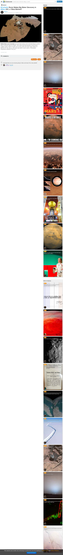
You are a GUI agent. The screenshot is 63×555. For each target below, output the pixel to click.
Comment (34, 59)
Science (4, 5)
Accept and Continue (31, 552)
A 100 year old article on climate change (51, 365)
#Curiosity (4, 7)
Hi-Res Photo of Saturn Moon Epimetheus (51, 338)
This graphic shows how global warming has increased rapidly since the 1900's (51, 285)
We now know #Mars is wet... (49, 117)
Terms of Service (55, 550)
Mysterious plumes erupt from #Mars (50, 171)
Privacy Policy (45, 550)
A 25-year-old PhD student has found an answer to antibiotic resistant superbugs (53, 502)
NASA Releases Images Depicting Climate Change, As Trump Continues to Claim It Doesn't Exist (52, 393)
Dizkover (8, 2)
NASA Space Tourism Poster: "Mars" (50, 90)
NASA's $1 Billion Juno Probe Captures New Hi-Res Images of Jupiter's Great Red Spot (53, 312)
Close (39, 59)
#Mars (3, 9)
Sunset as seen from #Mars (48, 63)
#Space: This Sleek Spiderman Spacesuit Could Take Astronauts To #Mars (52, 253)
